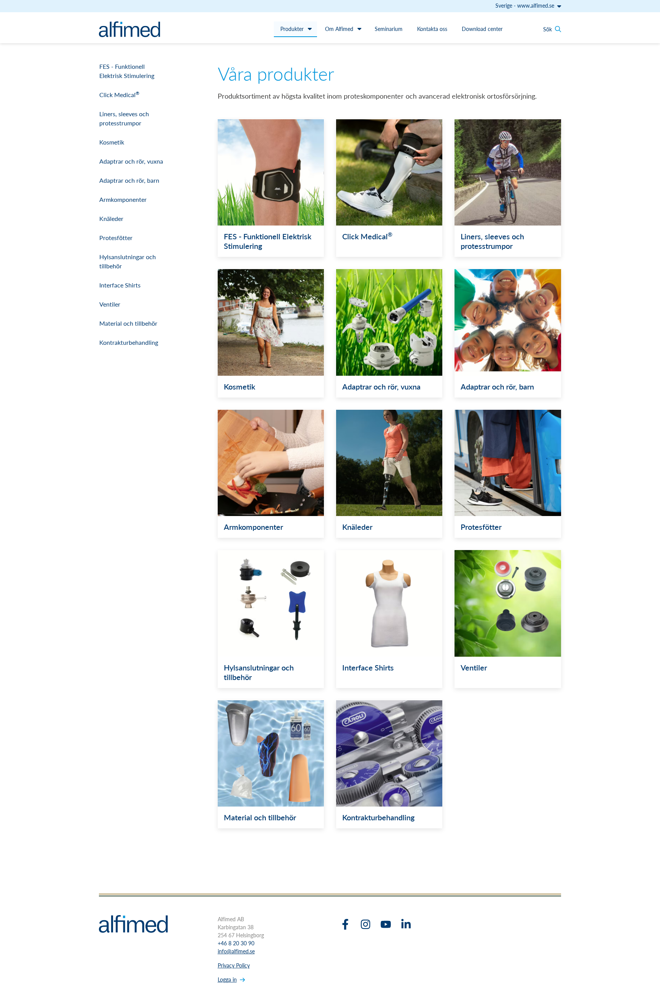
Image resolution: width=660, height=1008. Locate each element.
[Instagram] (365, 924)
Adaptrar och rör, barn (129, 180)
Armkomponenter (123, 199)
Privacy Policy (234, 965)
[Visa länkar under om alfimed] (359, 28)
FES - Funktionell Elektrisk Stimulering (126, 71)
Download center (482, 28)
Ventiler (109, 304)
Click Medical (119, 94)
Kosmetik (111, 142)
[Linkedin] (406, 924)
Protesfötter (116, 237)
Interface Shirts (120, 285)
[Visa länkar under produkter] (310, 28)
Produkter (292, 28)
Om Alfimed (339, 28)
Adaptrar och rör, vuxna (131, 161)
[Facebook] (345, 924)
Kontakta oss (432, 28)
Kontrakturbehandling (128, 342)
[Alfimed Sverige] (129, 29)
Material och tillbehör (128, 323)
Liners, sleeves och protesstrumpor (124, 118)
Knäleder (111, 218)
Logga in (227, 979)
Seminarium (389, 28)
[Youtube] (386, 924)
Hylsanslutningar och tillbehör (127, 261)
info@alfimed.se (236, 951)
